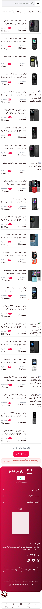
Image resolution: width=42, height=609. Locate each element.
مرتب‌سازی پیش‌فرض (31, 12)
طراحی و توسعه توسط (22, 577)
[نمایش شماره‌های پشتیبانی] (21, 471)
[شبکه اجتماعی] (38, 553)
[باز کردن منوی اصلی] (38, 3)
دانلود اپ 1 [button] (27, 562)
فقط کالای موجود (6, 12)
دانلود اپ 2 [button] (10, 562)
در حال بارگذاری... (21, 454)
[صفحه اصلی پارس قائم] (21, 464)
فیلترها (17, 12)
